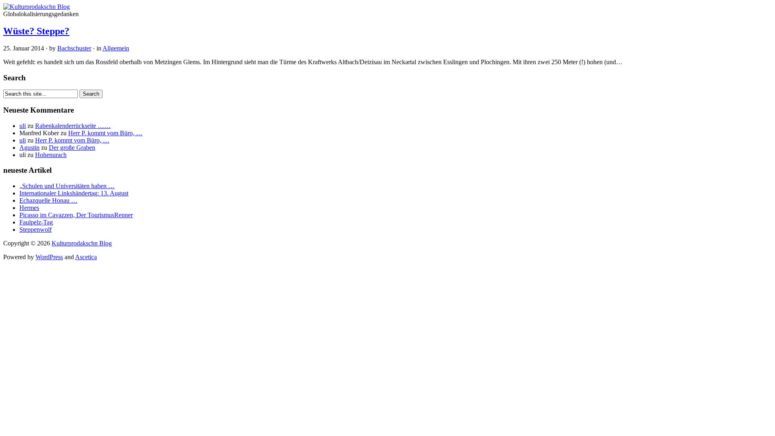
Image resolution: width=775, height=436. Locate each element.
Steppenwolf (35, 229)
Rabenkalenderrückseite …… (73, 125)
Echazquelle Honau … (48, 200)
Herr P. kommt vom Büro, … (105, 133)
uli (22, 125)
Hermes (29, 207)
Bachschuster (74, 48)
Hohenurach (51, 154)
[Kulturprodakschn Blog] (36, 6)
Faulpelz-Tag (36, 222)
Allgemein (116, 48)
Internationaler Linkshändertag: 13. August (73, 193)
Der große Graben (72, 147)
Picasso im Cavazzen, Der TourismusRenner (76, 215)
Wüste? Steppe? (36, 31)
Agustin (29, 147)
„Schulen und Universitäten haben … (67, 185)
